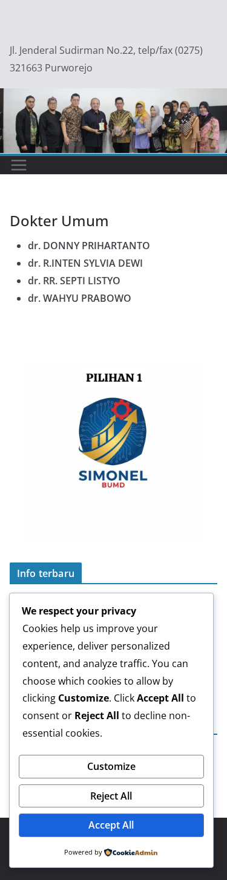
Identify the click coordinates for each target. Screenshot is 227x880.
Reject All (111, 796)
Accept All (111, 825)
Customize (111, 766)
